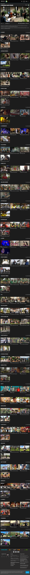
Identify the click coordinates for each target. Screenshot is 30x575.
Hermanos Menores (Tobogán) (14, 59)
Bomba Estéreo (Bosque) (13, 373)
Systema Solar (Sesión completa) (5, 217)
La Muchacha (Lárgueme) (23, 78)
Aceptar (27, 572)
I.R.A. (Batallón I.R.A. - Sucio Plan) (5, 303)
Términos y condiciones (7, 556)
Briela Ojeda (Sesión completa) (5, 545)
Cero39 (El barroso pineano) (14, 403)
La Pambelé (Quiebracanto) (14, 508)
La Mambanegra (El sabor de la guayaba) (24, 134)
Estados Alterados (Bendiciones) (14, 362)
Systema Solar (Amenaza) (13, 209)
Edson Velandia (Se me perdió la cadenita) (5, 97)
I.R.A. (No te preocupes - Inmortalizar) (15, 303)
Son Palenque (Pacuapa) (13, 414)
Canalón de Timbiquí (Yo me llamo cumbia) (5, 284)
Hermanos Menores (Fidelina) (4, 59)
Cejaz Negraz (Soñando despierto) (14, 153)
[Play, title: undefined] (15, 14)
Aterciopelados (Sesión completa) (5, 236)
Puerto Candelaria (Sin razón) (14, 325)
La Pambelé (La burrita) (4, 508)
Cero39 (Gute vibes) (3, 403)
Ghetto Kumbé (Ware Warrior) (14, 470)
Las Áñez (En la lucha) (13, 247)
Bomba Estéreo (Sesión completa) (5, 381)
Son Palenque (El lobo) (4, 414)
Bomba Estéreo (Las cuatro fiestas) (5, 373)
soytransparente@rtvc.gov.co (23, 567)
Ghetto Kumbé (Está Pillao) (23, 470)
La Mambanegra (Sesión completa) (5, 142)
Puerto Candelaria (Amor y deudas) (24, 325)
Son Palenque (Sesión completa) (5, 422)
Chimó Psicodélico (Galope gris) (24, 344)
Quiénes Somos (4, 556)
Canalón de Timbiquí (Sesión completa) (5, 292)
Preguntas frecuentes (9, 556)
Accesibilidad (12, 565)
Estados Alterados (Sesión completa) (24, 362)
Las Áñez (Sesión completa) (4, 254)
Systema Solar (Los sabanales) (5, 209)
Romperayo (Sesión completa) (5, 497)
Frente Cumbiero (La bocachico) (24, 265)
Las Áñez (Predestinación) (4, 247)
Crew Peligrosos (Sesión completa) (24, 314)
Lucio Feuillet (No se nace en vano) (14, 433)
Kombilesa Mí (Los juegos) (23, 172)
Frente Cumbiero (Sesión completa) (5, 273)
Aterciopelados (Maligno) (13, 228)
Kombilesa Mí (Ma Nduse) (13, 172)
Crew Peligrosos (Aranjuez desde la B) (5, 314)
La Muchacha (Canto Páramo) (14, 78)
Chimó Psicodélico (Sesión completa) (5, 351)
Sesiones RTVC (3, 3)
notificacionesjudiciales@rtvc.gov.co (24, 565)
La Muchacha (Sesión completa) (5, 86)
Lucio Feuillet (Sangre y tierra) (24, 433)
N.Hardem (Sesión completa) (4, 48)
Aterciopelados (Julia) (3, 228)
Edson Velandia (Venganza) (23, 97)
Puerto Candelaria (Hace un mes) (5, 325)
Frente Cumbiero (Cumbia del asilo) (15, 265)
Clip (1, 40)
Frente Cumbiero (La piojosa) (4, 265)
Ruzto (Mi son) (2, 392)
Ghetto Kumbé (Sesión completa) (5, 478)
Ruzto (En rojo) (12, 392)
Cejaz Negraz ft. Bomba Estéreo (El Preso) (5, 153)
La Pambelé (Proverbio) (23, 508)
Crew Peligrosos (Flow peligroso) (14, 314)
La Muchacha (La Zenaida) (4, 78)
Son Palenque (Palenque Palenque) (24, 414)
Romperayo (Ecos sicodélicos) (24, 489)
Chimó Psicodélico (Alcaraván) (14, 344)
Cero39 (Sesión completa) (23, 403)
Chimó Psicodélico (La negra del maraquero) (5, 344)
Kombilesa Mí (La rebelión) (4, 172)
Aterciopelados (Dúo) (23, 228)
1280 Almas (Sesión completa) (5, 459)
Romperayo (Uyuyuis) (13, 489)
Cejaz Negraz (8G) (22, 153)
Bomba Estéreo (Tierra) (23, 373)
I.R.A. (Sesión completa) (23, 303)
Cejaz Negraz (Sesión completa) (5, 161)
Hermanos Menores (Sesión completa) (5, 67)
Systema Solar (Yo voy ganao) (24, 209)
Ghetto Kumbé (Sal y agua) (4, 470)
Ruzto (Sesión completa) (23, 392)
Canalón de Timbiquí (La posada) (14, 284)
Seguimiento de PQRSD (22, 563)
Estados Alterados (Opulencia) (4, 362)
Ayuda (2, 556)
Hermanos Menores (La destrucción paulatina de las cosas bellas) (24, 59)
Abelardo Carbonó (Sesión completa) (5, 198)
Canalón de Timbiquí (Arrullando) (24, 284)
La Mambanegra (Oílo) (13, 134)
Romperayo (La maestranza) (4, 489)
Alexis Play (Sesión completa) (4, 123)
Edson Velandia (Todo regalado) (14, 97)
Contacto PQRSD (22, 560)
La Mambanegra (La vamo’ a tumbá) (5, 134)
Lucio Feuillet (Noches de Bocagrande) (5, 433)
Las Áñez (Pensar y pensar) (23, 247)
